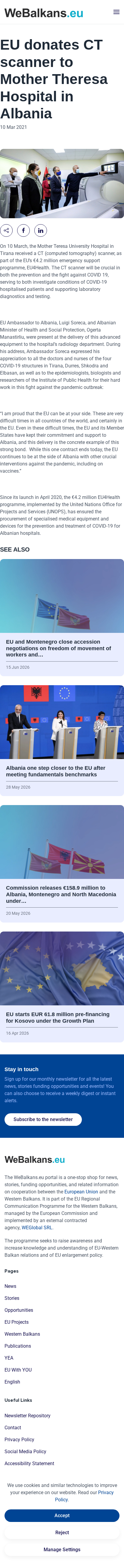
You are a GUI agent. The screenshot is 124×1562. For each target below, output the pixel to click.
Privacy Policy (19, 1439)
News (10, 1286)
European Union (81, 1192)
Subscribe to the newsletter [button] (43, 1119)
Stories (12, 1298)
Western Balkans (22, 1334)
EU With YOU (18, 1370)
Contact (13, 1427)
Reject (62, 1532)
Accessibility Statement (29, 1463)
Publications (18, 1346)
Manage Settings (62, 1549)
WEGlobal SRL (37, 1227)
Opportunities (19, 1310)
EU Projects (17, 1322)
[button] (116, 12)
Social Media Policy (25, 1451)
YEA (9, 1358)
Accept (62, 1515)
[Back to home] (44, 12)
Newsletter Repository (28, 1416)
